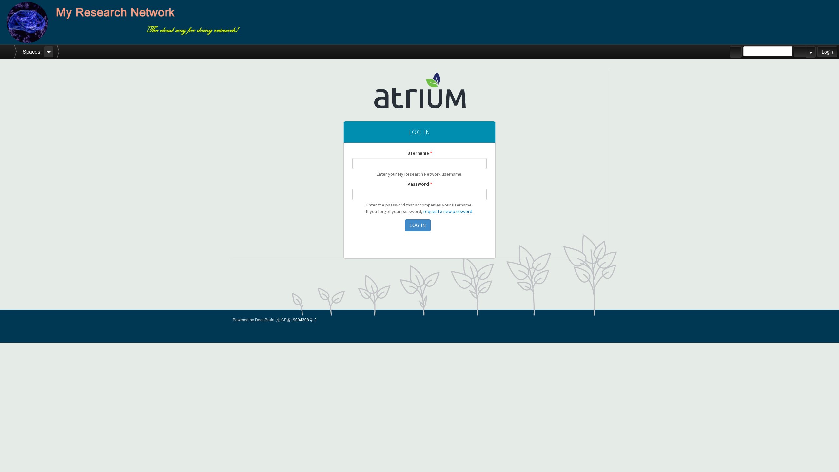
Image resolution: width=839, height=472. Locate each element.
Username (419, 153)
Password (419, 184)
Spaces (31, 51)
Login (827, 52)
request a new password (447, 211)
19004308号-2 (304, 319)
